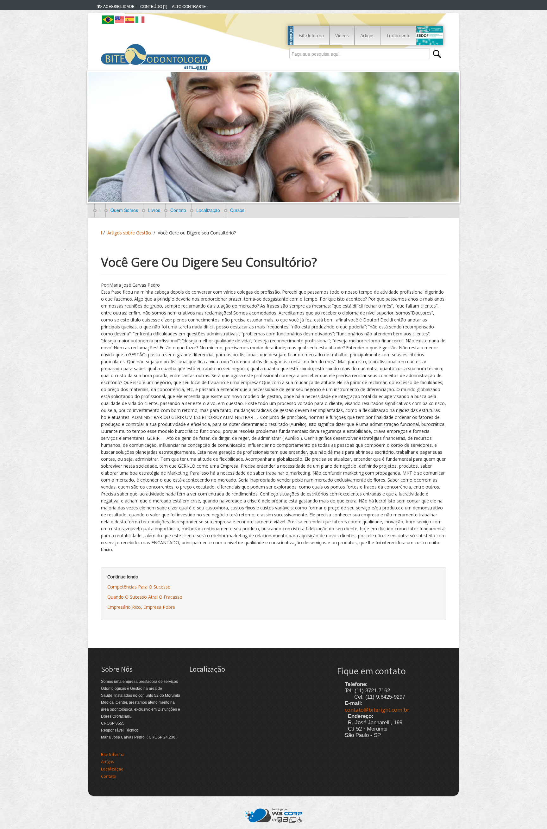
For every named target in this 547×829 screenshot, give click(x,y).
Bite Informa (311, 36)
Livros (153, 210)
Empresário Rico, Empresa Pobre (141, 607)
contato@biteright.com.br (377, 709)
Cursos (236, 210)
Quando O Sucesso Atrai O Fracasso (144, 597)
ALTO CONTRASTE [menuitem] (189, 6)
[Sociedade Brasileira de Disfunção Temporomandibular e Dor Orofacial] (429, 35)
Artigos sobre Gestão (129, 233)
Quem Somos (123, 210)
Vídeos (342, 36)
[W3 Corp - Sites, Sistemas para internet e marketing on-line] (273, 815)
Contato (177, 210)
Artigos (367, 36)
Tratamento (398, 36)
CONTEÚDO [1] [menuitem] (153, 6)
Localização (207, 210)
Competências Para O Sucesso (139, 587)
